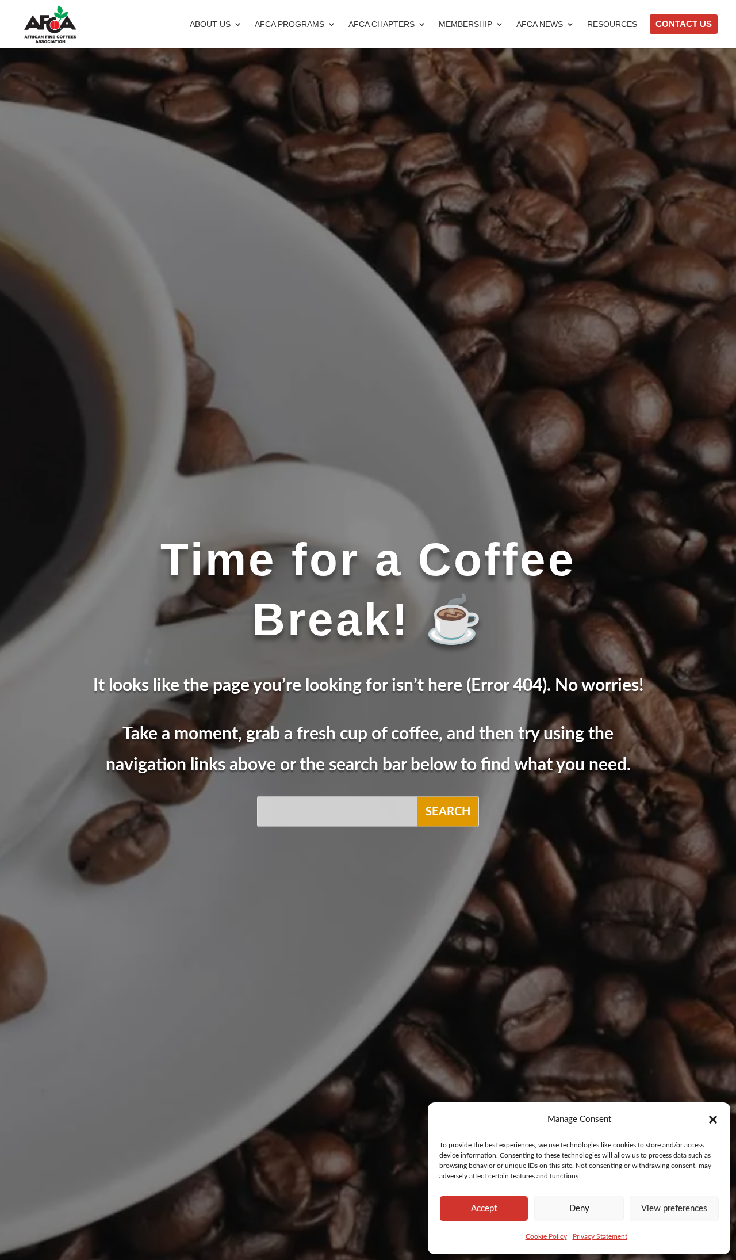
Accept (484, 1208)
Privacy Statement (600, 1236)
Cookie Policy (546, 1236)
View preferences (674, 1208)
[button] (713, 1119)
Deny (579, 1208)
